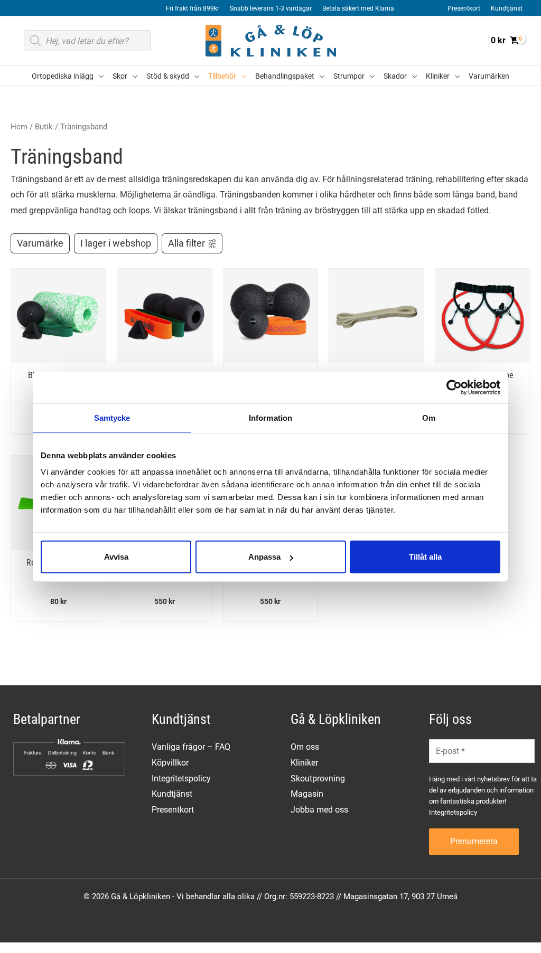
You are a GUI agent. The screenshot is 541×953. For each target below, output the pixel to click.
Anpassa (264, 556)
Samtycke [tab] (112, 417)
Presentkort (173, 810)
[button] (99, 76)
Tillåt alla (425, 556)
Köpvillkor (170, 763)
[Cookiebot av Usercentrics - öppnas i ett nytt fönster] (454, 387)
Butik (44, 126)
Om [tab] (428, 417)
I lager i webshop (115, 243)
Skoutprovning (318, 778)
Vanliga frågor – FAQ (191, 747)
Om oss (305, 747)
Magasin (307, 794)
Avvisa (116, 556)
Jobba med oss (319, 810)
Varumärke (40, 243)
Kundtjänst (172, 794)
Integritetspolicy (181, 778)
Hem (19, 126)
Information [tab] (270, 417)
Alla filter (186, 243)
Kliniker (304, 763)
